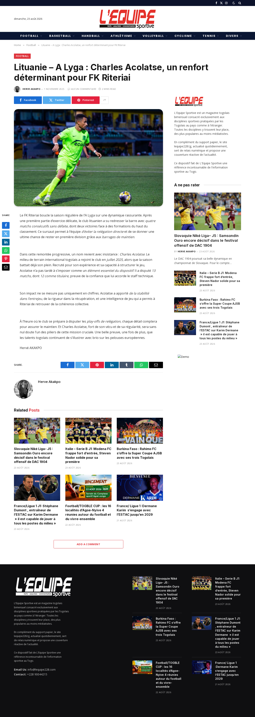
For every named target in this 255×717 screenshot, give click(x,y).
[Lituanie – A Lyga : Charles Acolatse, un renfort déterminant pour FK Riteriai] (88, 157)
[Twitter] (6, 233)
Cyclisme (183, 36)
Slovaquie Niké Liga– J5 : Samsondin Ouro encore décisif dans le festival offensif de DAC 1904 (33, 455)
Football (29, 36)
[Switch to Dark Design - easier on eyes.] (233, 3)
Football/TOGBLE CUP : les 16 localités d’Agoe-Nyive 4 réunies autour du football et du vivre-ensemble (88, 512)
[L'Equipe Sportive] (127, 18)
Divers (232, 36)
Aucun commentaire (83, 88)
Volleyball (153, 36)
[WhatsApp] (6, 250)
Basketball (60, 36)
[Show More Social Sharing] (105, 100)
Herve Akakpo (31, 88)
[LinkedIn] (6, 242)
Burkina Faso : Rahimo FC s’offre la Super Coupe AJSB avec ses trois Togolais (139, 453)
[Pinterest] (6, 258)
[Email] (6, 267)
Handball (91, 36)
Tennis (209, 36)
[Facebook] (6, 225)
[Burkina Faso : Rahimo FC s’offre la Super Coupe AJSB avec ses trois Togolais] (140, 431)
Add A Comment (88, 544)
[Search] (239, 3)
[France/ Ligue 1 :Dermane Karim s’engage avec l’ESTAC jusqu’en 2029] (140, 488)
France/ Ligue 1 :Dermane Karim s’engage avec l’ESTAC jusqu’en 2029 (137, 510)
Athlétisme (121, 36)
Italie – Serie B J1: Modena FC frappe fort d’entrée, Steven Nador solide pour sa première (88, 455)
